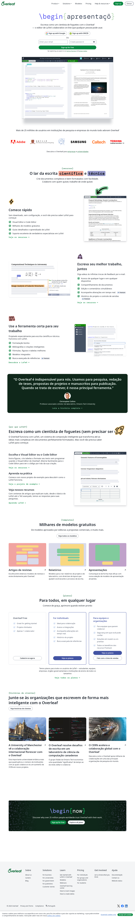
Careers (28, 886)
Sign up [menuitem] (118, 3)
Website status (117, 889)
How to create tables (67, 902)
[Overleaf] (8, 3)
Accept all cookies (125, 915)
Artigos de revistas (27, 578)
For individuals (82, 883)
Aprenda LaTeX (17, 511)
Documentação (117, 883)
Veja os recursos (19, 245)
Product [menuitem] (54, 3)
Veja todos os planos (67, 686)
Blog (26, 889)
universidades (82, 160)
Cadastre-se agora (27, 666)
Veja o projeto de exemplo (24, 492)
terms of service (71, 59)
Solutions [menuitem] (66, 3)
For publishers (48, 892)
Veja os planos (67, 666)
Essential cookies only (108, 915)
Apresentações (107, 578)
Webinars (63, 891)
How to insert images (67, 899)
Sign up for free (58, 831)
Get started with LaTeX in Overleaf (66, 884)
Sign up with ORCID (80, 42)
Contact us (115, 886)
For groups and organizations (82, 887)
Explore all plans (76, 831)
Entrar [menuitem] (129, 3)
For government (48, 889)
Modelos (63, 888)
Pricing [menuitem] (88, 3)
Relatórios (67, 578)
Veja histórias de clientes (20, 717)
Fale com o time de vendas (107, 666)
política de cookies (53, 916)
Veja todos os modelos (67, 544)
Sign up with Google (57, 42)
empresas (72, 160)
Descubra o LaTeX (19, 371)
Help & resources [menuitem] (102, 3)
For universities (48, 886)
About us (28, 883)
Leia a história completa (67, 416)
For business (47, 883)
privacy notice (83, 59)
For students (81, 891)
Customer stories (49, 895)
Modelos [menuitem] (78, 3)
